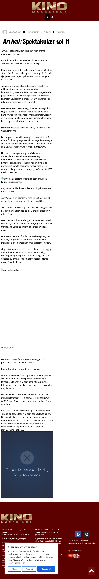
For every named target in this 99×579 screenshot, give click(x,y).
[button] (52, 17)
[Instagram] (87, 534)
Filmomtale (60, 32)
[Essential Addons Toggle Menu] (47, 17)
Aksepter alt (46, 569)
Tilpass (15, 569)
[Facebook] (78, 534)
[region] (31, 558)
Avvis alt (29, 569)
